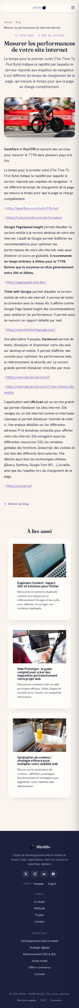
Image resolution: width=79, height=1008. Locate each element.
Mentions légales (26, 1000)
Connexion (56, 1000)
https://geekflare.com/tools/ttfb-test (32, 208)
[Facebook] (53, 874)
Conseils (39, 974)
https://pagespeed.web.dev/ (26, 282)
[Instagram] (35, 874)
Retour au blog (18, 504)
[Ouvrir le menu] (73, 7)
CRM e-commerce (39, 967)
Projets (39, 915)
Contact (39, 921)
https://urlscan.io (18, 486)
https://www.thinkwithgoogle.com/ (30, 330)
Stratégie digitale (39, 947)
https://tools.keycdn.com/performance (34, 217)
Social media (39, 961)
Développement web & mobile (39, 941)
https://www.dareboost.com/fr (28, 377)
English (52, 883)
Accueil (8, 22)
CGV (43, 1000)
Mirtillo (43, 846)
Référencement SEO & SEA (39, 954)
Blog (18, 22)
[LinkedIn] (44, 874)
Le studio (39, 902)
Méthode (39, 908)
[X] (25, 874)
